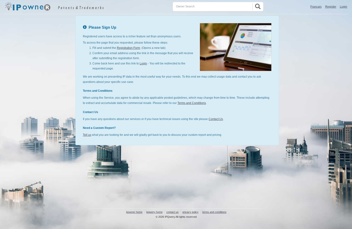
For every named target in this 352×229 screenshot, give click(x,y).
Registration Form (128, 48)
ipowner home (134, 212)
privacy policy (190, 212)
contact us (172, 212)
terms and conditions (214, 212)
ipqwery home (154, 212)
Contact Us (216, 119)
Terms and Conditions (191, 103)
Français (316, 6)
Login (343, 6)
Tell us (87, 135)
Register (330, 6)
